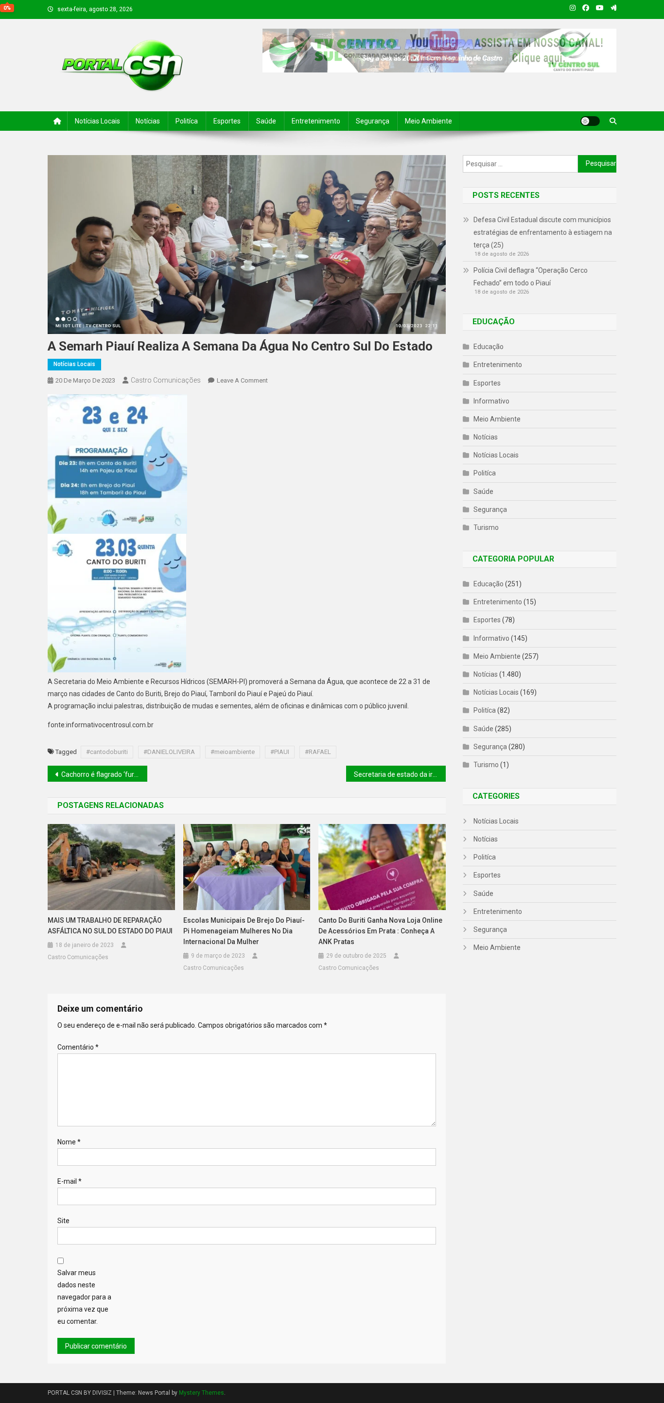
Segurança (372, 121)
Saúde (266, 121)
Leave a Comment (242, 380)
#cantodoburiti (107, 751)
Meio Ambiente (428, 121)
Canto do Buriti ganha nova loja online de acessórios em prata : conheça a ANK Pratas (380, 931)
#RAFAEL (318, 751)
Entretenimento (316, 121)
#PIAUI (279, 751)
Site (63, 1221)
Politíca (186, 121)
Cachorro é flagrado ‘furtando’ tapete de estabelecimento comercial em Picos (104, 774)
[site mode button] (590, 121)
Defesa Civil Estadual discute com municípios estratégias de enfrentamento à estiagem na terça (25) (542, 232)
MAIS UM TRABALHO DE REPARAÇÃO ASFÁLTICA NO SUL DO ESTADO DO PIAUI (110, 925)
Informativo (491, 401)
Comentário (78, 1047)
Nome (69, 1142)
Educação (488, 347)
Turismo (486, 527)
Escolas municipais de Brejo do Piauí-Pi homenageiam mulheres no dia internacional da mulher (244, 931)
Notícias (148, 121)
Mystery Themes (201, 1392)
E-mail (69, 1181)
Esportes (227, 121)
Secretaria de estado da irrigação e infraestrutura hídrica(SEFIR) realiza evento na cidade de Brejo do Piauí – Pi (400, 774)
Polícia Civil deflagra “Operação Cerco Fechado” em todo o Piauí (530, 276)
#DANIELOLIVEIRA (169, 751)
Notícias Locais (97, 121)
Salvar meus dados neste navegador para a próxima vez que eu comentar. (84, 1297)
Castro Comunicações (166, 380)
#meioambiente (232, 751)
